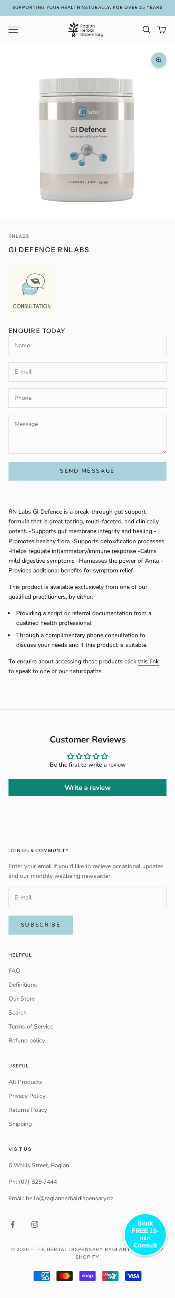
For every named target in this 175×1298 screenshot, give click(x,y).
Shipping (20, 1124)
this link (148, 661)
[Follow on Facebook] (12, 1224)
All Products (25, 1082)
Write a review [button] (88, 787)
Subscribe (41, 925)
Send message (87, 471)
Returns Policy (27, 1110)
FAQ (14, 971)
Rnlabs (18, 236)
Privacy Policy (26, 1096)
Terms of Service (30, 1027)
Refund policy (26, 1041)
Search (17, 1013)
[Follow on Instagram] (35, 1224)
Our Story (21, 999)
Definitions (22, 985)
